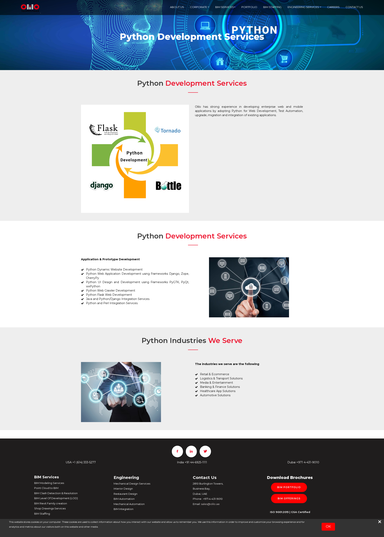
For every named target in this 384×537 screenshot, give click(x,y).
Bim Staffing (272, 7)
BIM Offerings (289, 498)
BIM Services (224, 7)
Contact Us (354, 7)
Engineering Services (304, 7)
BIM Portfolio (289, 487)
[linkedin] (191, 451)
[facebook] (177, 451)
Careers (333, 7)
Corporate (199, 7)
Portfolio (249, 7)
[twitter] (205, 451)
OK (328, 526)
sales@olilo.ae (210, 504)
